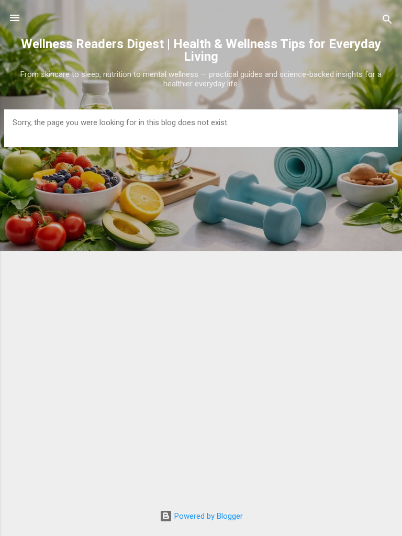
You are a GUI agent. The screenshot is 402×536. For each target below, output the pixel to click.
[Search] (387, 21)
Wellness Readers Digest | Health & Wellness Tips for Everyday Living (201, 50)
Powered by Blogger (207, 516)
